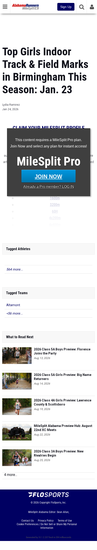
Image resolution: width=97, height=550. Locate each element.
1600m (55, 198)
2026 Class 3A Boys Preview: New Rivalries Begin (58, 453)
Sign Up (66, 7)
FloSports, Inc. (58, 502)
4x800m (55, 231)
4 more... (10, 475)
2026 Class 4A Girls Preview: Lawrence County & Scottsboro (62, 402)
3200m (55, 205)
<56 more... (14, 313)
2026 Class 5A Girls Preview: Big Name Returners (62, 377)
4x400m (55, 225)
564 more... (14, 269)
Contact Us (27, 520)
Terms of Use (65, 520)
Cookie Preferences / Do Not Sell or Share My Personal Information (47, 526)
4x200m (55, 218)
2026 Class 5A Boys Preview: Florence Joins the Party (62, 351)
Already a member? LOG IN (48, 187)
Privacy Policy (45, 520)
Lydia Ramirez (11, 104)
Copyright (44, 502)
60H (55, 212)
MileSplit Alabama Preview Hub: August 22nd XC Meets (63, 428)
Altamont (13, 305)
